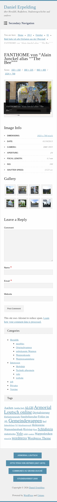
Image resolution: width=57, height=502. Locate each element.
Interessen (15, 362)
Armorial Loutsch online (27, 409)
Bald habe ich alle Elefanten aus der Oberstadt (24, 38)
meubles (20, 343)
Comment (9, 228)
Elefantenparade (12, 416)
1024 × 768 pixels (45, 135)
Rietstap (28, 429)
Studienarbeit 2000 (27, 479)
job (11, 381)
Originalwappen (24, 347)
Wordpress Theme (39, 438)
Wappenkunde (23, 354)
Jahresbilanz (9, 425)
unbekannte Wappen (26, 351)
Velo (19, 433)
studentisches (10, 433)
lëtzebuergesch (24, 425)
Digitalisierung (41, 412)
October (39, 34)
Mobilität (20, 366)
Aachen (8, 408)
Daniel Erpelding (20, 7)
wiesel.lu (7, 438)
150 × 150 (16, 70)
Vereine (14, 389)
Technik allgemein (25, 370)
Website (8, 294)
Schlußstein (45, 429)
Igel (44, 421)
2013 (29, 34)
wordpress (19, 437)
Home (20, 34)
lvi (16, 425)
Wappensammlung (25, 358)
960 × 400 (41, 70)
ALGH (29, 407)
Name (8, 267)
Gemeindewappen (25, 420)
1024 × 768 (10, 74)
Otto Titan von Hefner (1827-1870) (27, 463)
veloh (25, 434)
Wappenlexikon (43, 433)
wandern (31, 434)
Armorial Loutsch (28, 455)
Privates (14, 385)
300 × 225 (28, 70)
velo (18, 374)
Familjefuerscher (29, 416)
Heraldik (14, 339)
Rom (35, 429)
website (19, 377)
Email (8, 281)
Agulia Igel (19, 407)
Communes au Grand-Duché (27, 471)
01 (48, 34)
